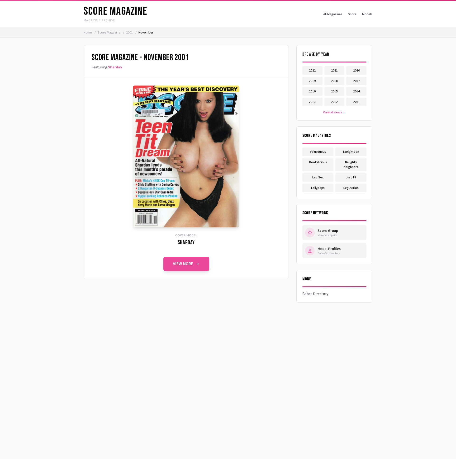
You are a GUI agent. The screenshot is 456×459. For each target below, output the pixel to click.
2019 (312, 81)
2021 (334, 70)
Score (352, 14)
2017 (356, 81)
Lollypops (318, 188)
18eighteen (351, 151)
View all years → (334, 112)
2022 (312, 70)
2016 (312, 91)
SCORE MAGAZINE (115, 11)
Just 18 (351, 177)
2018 (334, 81)
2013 (312, 102)
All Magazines (332, 14)
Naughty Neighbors (351, 164)
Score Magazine (109, 32)
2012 (334, 102)
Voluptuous (318, 151)
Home (88, 32)
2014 (356, 91)
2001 (129, 32)
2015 (334, 91)
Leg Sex (318, 177)
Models (367, 14)
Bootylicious (318, 162)
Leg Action (351, 188)
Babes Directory (315, 293)
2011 (356, 102)
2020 (356, 70)
